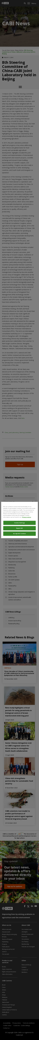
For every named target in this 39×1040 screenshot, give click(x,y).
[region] (19, 520)
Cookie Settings (19, 523)
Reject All (19, 528)
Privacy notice (26, 517)
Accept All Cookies (19, 533)
